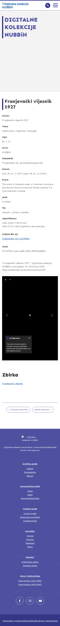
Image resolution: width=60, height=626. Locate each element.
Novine (30, 536)
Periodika (30, 531)
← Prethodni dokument (18, 410)
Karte (30, 491)
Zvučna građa (30, 513)
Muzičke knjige (30, 521)
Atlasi (30, 495)
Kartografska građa (30, 486)
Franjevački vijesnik (12, 383)
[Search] (47, 5)
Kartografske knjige (30, 498)
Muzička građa (30, 509)
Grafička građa (30, 464)
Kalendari (30, 543)
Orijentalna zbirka (30, 562)
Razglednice (30, 472)
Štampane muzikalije (30, 517)
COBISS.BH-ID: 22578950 (15, 238)
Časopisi (30, 539)
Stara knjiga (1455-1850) (30, 581)
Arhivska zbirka (30, 566)
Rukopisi (30, 557)
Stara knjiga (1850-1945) (30, 584)
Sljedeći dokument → (43, 410)
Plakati (30, 468)
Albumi (30, 476)
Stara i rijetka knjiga (30, 576)
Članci (30, 547)
